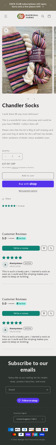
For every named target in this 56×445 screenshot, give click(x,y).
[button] (6, 16)
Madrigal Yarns (23, 440)
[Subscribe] (47, 389)
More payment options (28, 191)
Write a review (21, 248)
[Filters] (44, 248)
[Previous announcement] (5, 5)
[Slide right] (34, 99)
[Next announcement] (51, 5)
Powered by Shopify (37, 440)
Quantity (5, 151)
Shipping (15, 167)
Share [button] (8, 199)
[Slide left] (22, 99)
